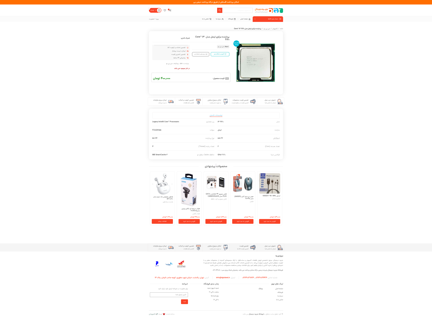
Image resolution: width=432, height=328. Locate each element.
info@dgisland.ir (223, 277)
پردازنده (176, 63)
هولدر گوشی (196, 214)
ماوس (251, 202)
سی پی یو (267, 29)
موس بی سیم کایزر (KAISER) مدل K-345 (243, 197)
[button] (269, 221)
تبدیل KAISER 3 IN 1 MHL (271, 196)
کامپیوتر (275, 29)
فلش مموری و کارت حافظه (219, 199)
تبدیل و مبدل (276, 199)
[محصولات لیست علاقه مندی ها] (165, 10)
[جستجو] (219, 10)
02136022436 (261, 277)
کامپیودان (152, 314)
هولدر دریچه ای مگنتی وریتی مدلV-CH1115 (191, 209)
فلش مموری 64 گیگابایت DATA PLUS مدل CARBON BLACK (216, 195)
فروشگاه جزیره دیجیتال (256, 314)
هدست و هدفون (168, 202)
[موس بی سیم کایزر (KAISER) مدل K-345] (242, 183)
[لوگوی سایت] (269, 10)
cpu (181, 63)
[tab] (216, 115)
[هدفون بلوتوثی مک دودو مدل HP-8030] (162, 184)
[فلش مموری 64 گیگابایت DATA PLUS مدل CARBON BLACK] (216, 182)
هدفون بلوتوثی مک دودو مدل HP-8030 (163, 198)
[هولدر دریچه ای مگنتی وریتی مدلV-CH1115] (189, 190)
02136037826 (248, 277)
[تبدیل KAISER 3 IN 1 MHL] (269, 183)
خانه (281, 29)
